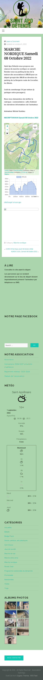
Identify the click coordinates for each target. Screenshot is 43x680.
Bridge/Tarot (9, 536)
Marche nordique (20, 243)
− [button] (7, 129)
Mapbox (7, 174)
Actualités (8, 528)
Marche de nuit (9, 554)
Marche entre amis (11, 558)
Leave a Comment (12, 41)
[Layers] (34, 127)
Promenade (8, 575)
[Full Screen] (7, 133)
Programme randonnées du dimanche (18, 571)
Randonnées (9, 580)
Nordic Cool (8, 567)
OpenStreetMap (18, 170)
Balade (6, 532)
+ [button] (7, 126)
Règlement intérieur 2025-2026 (17, 372)
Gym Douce (8, 545)
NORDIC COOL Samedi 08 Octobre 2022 (24, 251)
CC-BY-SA (24, 172)
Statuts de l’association (14, 376)
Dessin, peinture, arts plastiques (16, 541)
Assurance (8, 360)
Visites (6, 584)
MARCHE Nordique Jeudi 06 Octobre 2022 (19, 249)
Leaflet (6, 170)
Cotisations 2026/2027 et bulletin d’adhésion (18, 365)
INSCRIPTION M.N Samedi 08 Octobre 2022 (21, 118)
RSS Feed (33, 676)
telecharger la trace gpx (12, 202)
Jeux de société (10, 549)
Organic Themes (23, 676)
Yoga (6, 588)
